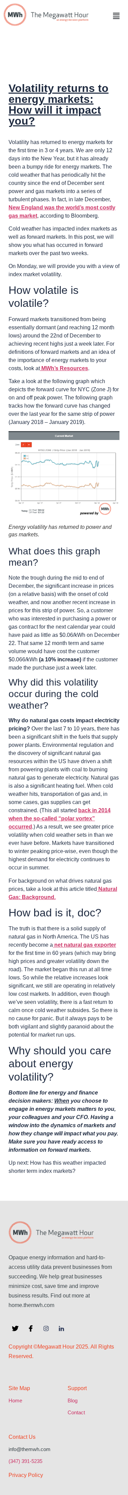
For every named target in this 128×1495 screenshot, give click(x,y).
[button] (116, 16)
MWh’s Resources (64, 368)
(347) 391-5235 (25, 1461)
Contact (76, 1412)
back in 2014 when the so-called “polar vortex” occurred (60, 818)
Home (15, 1400)
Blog (72, 1400)
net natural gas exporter (84, 945)
